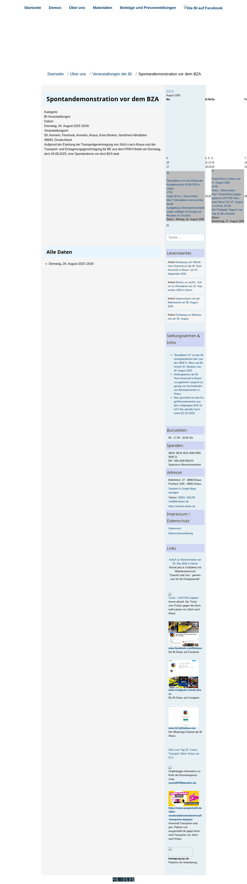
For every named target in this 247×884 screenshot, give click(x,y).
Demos (55, 8)
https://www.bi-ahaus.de (181, 506)
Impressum (174, 528)
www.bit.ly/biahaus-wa (181, 728)
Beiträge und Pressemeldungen (148, 8)
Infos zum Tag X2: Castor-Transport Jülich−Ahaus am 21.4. (183, 753)
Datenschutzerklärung (180, 533)
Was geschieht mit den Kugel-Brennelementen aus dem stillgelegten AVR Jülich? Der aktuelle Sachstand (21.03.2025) (189, 405)
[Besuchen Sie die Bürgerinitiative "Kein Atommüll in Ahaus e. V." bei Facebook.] (203, 7)
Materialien (102, 8)
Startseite (32, 8)
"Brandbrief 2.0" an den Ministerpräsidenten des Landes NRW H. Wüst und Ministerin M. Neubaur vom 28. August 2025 (189, 363)
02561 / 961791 (186, 497)
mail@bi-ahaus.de (178, 501)
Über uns (77, 8)
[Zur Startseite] (123, 42)
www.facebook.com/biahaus (185, 648)
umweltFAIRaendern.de (182, 782)
